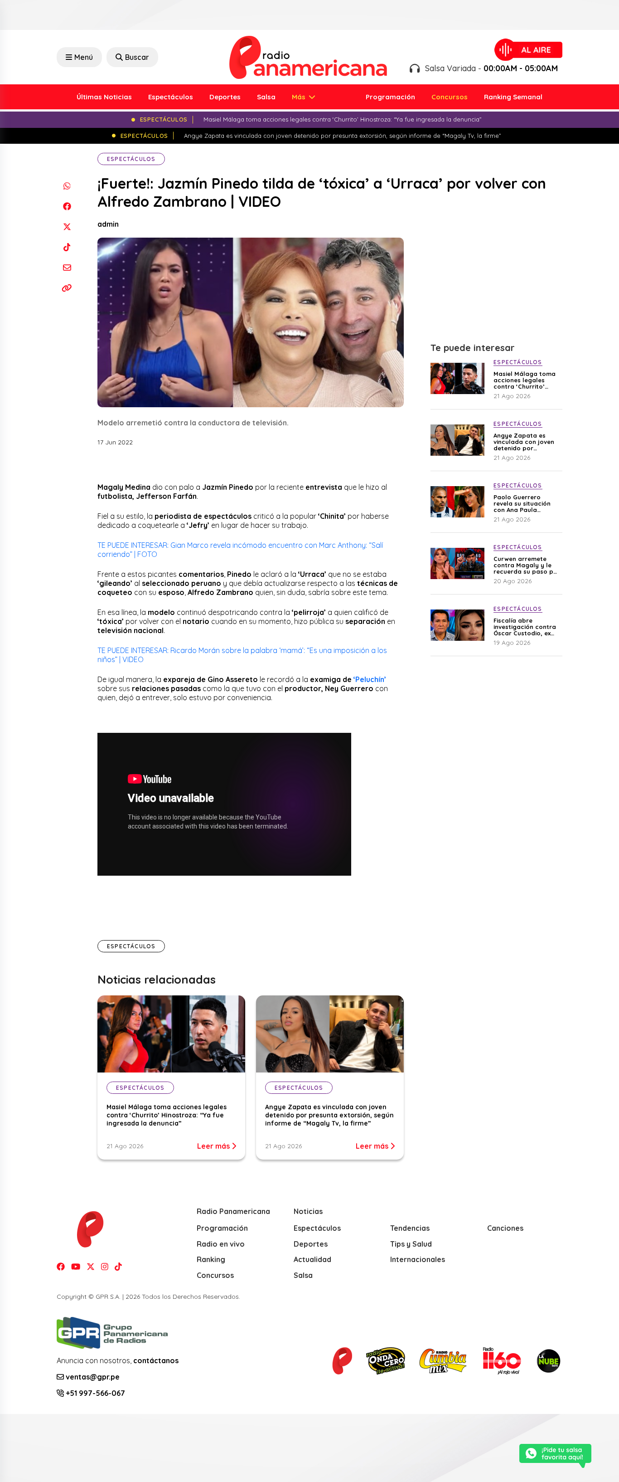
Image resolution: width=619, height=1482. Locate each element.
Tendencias (410, 1228)
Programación (390, 97)
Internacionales (417, 1259)
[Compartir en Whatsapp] (67, 186)
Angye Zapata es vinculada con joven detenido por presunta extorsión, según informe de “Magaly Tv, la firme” (329, 1115)
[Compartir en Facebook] (67, 206)
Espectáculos (170, 97)
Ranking (211, 1259)
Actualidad (312, 1259)
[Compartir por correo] (67, 267)
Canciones (505, 1228)
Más (299, 97)
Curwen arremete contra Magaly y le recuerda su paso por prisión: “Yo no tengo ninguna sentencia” (526, 565)
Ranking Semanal (513, 97)
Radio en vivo (221, 1243)
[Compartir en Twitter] (67, 226)
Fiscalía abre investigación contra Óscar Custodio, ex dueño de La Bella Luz (526, 626)
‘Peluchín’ (369, 679)
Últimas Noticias (104, 97)
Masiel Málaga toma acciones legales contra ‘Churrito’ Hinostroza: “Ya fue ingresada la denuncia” (166, 1115)
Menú (83, 57)
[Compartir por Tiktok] (67, 247)
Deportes (225, 97)
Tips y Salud (411, 1243)
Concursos (449, 97)
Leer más (214, 1145)
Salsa (266, 97)
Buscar (137, 57)
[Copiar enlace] (67, 288)
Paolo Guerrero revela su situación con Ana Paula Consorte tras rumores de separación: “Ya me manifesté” (523, 503)
